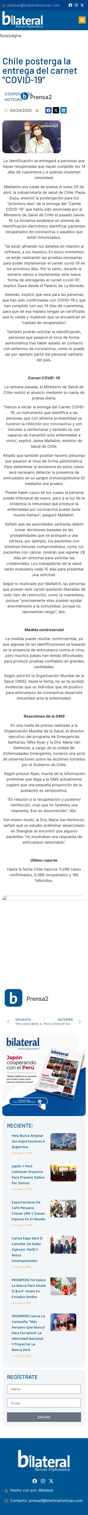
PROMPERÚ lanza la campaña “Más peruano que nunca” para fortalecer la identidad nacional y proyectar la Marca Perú (29, 1333)
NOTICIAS (13, 99)
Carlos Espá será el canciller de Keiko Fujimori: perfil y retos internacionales (27, 1249)
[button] (82, 19)
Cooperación (18, 94)
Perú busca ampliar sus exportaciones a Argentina (28, 1141)
